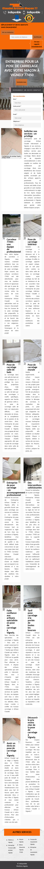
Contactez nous (21, 82)
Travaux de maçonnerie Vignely (33, 842)
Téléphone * (16, 121)
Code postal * (17, 106)
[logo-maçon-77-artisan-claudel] (20, 5)
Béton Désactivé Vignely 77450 (22, 848)
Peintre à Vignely (11, 841)
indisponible (14, 12)
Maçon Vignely (21, 841)
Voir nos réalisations (7, 32)
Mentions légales (22, 866)
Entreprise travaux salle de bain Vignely (12, 849)
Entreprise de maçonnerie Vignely (33, 851)
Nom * (15, 99)
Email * (15, 114)
